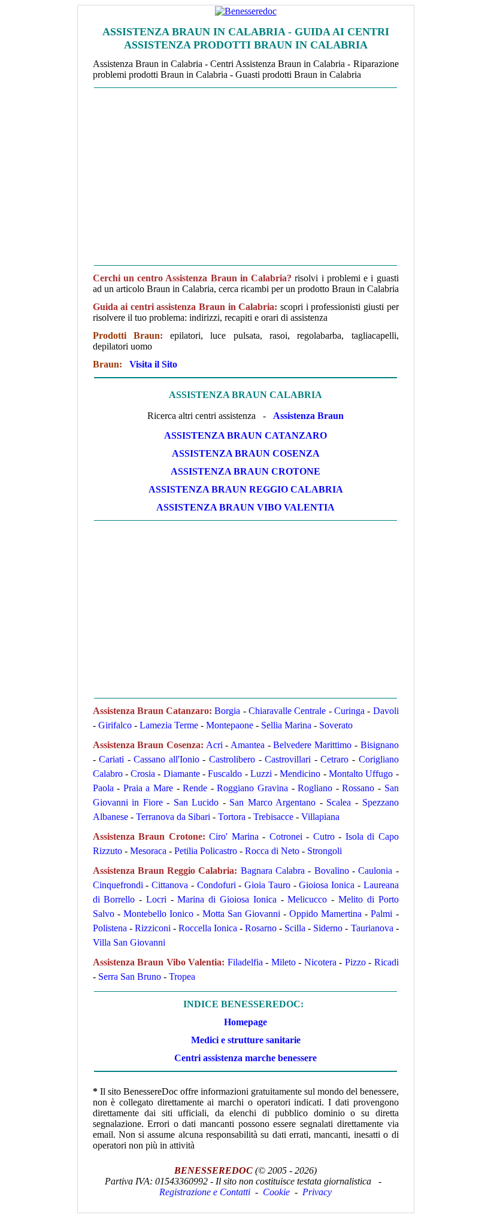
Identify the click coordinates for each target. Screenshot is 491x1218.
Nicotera (320, 962)
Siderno (328, 928)
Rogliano (315, 788)
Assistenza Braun (308, 416)
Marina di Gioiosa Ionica (226, 899)
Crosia (143, 774)
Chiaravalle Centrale (287, 711)
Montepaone (229, 725)
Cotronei (285, 836)
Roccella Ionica (207, 928)
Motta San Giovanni (241, 914)
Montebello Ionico (158, 914)
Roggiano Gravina (252, 788)
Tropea (182, 976)
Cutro (324, 836)
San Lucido (196, 802)
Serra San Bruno (129, 976)
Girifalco (115, 725)
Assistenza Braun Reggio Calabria (245, 489)
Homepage (245, 1022)
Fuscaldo (225, 774)
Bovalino (331, 870)
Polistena (110, 928)
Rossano (358, 788)
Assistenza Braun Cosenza (246, 453)
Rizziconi (153, 928)
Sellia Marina (286, 725)
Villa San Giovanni (129, 942)
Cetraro (334, 759)
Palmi (381, 914)
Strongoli (324, 851)
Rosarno (261, 928)
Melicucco (307, 899)
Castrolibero (232, 759)
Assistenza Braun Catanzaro (245, 435)
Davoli (386, 711)
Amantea (248, 745)
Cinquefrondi (118, 885)
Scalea (338, 802)
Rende (195, 788)
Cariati (111, 759)
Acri (214, 745)
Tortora (232, 817)
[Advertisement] (245, 176)
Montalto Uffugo (361, 774)
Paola (103, 788)
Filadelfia (245, 962)
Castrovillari (288, 759)
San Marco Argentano (272, 802)
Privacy (317, 1192)
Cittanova (169, 885)
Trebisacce (273, 817)
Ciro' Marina (234, 836)
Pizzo (355, 962)
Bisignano (379, 745)
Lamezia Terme (169, 725)
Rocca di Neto (272, 851)
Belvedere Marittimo (312, 745)
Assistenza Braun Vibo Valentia (245, 507)
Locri (156, 899)
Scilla (294, 928)
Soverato (336, 725)
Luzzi (261, 774)
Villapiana (320, 817)
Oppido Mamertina (325, 914)
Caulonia (375, 870)
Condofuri (216, 885)
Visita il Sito (153, 364)
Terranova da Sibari (173, 817)
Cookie (276, 1192)
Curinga (349, 711)
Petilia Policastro (205, 851)
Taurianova (372, 928)
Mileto (283, 962)
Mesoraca (148, 851)
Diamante (181, 774)
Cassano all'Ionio (166, 759)
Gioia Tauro (267, 885)
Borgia (227, 711)
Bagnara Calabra (273, 870)
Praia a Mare (148, 788)
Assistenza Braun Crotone (245, 471)
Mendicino (300, 774)
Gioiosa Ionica (326, 885)
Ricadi (386, 962)
